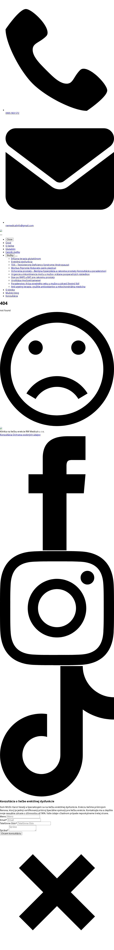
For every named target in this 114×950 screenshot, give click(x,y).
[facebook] (57, 549)
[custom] (57, 795)
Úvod (8, 242)
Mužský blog (12, 292)
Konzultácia (6, 434)
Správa (4, 830)
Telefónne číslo (8, 823)
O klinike (10, 289)
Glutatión (10, 249)
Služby (10, 255)
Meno (3, 816)
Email (3, 820)
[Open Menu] (1, 234)
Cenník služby (13, 252)
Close (9, 239)
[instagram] (57, 664)
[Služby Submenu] (16, 256)
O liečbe (10, 245)
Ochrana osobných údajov (26, 434)
